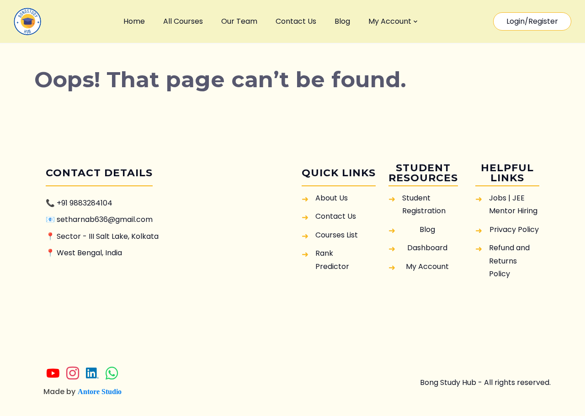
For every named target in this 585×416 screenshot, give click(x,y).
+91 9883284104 (84, 203)
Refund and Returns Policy (509, 260)
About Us (331, 198)
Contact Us (296, 21)
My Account (389, 21)
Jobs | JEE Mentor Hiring (513, 204)
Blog (342, 21)
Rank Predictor (332, 259)
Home (134, 21)
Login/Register (532, 21)
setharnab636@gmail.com (105, 219)
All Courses (183, 21)
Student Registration (424, 204)
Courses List (336, 235)
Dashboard (427, 247)
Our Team (239, 21)
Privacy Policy (514, 229)
